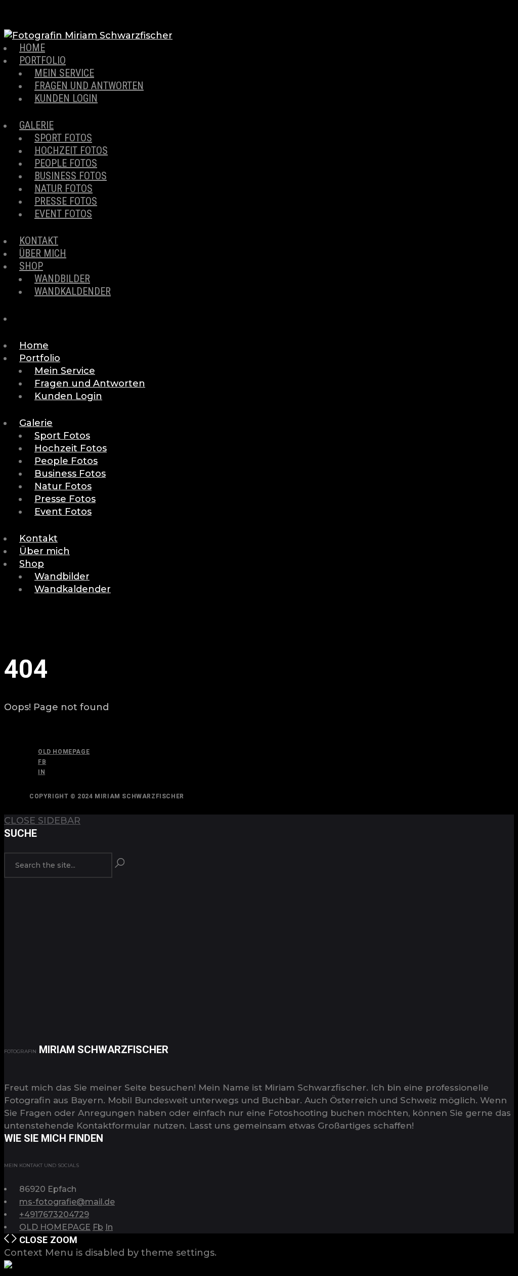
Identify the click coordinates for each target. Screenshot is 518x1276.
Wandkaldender (72, 291)
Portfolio (42, 60)
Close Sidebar (42, 820)
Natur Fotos (63, 188)
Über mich (42, 253)
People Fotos (65, 163)
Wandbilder (62, 279)
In (41, 772)
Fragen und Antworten (89, 86)
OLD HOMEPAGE (64, 751)
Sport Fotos (63, 138)
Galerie (36, 125)
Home (32, 48)
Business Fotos (70, 176)
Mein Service (64, 73)
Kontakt (38, 241)
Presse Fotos (65, 201)
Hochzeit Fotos (71, 150)
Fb (42, 761)
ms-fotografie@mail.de (67, 1202)
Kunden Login (66, 98)
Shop (31, 266)
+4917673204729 (54, 1214)
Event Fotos (63, 214)
